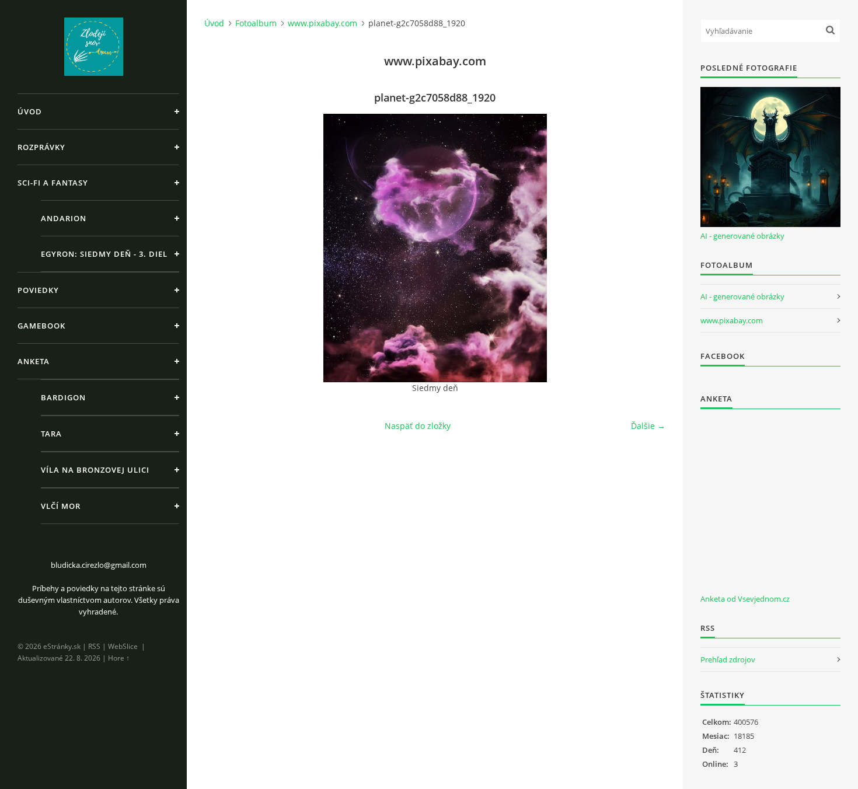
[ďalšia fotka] (646, 248)
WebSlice (123, 646)
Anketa (34, 361)
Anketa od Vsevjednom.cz (745, 599)
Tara (51, 433)
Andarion (63, 218)
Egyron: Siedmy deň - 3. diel (104, 254)
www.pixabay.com (322, 23)
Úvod (30, 111)
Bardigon (63, 397)
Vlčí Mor (61, 506)
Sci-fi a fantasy (53, 182)
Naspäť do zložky (418, 425)
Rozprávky (41, 147)
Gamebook (41, 325)
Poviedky (38, 290)
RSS (94, 646)
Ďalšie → (648, 425)
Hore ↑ (119, 658)
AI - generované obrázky (742, 236)
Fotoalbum (256, 23)
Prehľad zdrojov (727, 659)
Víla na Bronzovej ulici (95, 470)
